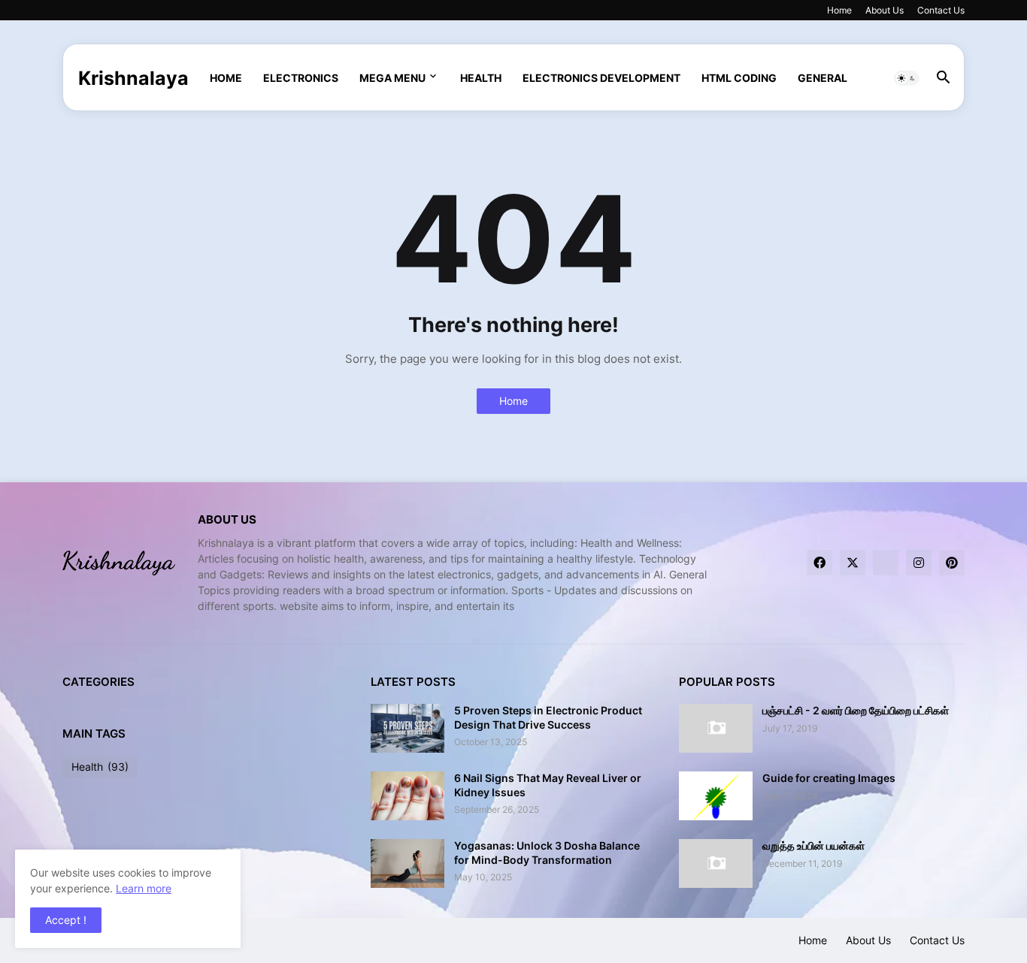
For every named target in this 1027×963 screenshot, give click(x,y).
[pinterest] (952, 562)
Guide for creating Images (828, 777)
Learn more (143, 888)
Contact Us (941, 10)
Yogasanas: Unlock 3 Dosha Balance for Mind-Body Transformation (547, 852)
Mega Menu (392, 77)
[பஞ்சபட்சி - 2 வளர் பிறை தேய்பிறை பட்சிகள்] (716, 728)
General (822, 77)
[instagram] (919, 562)
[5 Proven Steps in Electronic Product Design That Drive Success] (407, 728)
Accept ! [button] (65, 919)
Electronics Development (601, 77)
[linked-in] (885, 562)
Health (480, 77)
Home (839, 10)
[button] (906, 78)
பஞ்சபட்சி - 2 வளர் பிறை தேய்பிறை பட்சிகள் (855, 710)
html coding (739, 77)
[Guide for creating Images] (716, 795)
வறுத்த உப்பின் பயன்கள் (813, 845)
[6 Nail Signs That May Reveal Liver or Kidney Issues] (407, 795)
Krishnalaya (133, 78)
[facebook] (819, 562)
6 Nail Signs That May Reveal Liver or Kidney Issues (547, 784)
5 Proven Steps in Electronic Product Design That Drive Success (548, 717)
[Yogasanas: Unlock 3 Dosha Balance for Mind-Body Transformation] (407, 863)
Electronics (300, 77)
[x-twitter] (852, 562)
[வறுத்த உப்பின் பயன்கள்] (716, 863)
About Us (884, 10)
